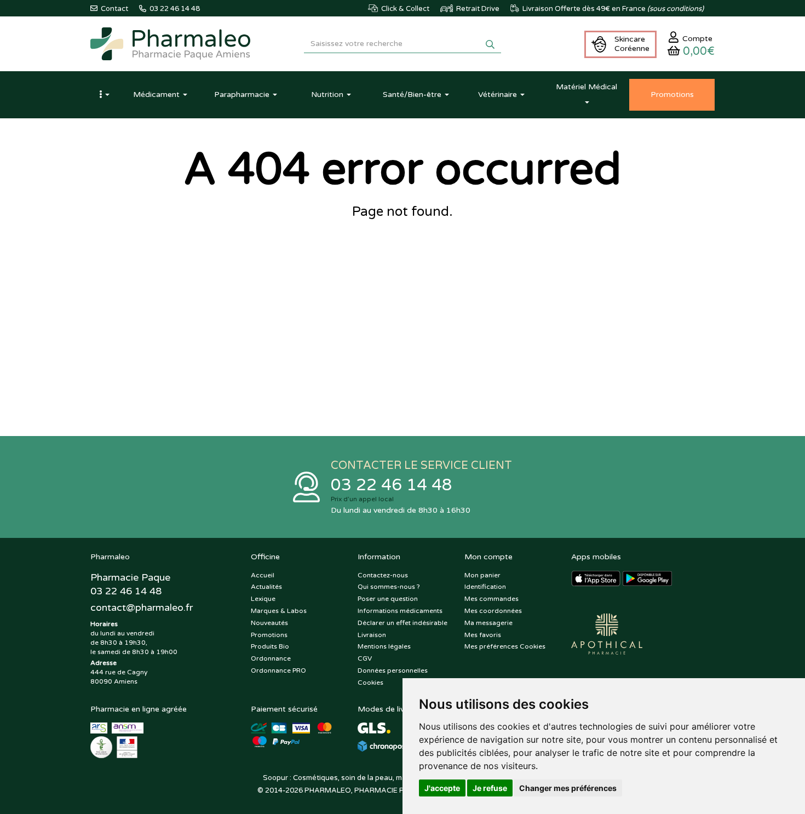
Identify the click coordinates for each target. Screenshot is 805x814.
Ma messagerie (488, 623)
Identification (485, 587)
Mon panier (482, 575)
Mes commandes (491, 599)
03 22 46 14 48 (391, 485)
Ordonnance (271, 658)
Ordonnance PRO (278, 670)
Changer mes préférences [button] (568, 788)
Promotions (269, 635)
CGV (365, 658)
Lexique (263, 599)
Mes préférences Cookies (504, 646)
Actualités (266, 587)
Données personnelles (393, 670)
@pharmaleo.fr (141, 607)
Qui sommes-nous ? (389, 587)
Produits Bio (270, 646)
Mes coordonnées (493, 611)
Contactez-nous (383, 575)
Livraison (372, 635)
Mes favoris (482, 635)
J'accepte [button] (442, 788)
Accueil (262, 575)
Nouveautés (269, 623)
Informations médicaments (400, 611)
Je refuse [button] (490, 788)
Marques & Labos (279, 611)
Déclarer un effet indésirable (402, 623)
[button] (104, 95)
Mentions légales (384, 646)
